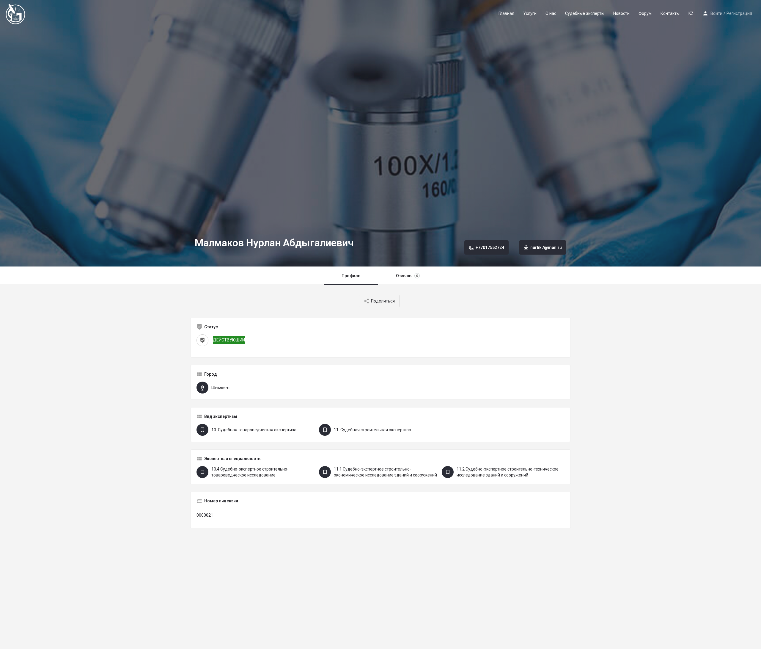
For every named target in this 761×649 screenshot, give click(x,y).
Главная (506, 13)
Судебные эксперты (584, 13)
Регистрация (739, 13)
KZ (691, 13)
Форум (645, 13)
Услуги (530, 13)
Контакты (670, 13)
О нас (550, 13)
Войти (716, 13)
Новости (621, 13)
